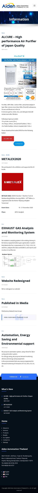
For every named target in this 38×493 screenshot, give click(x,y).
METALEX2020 (11, 159)
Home (4, 421)
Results (5, 435)
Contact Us (19, 144)
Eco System (6, 438)
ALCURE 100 (8, 139)
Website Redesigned (16, 281)
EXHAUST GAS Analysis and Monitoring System (18, 411)
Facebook (25, 377)
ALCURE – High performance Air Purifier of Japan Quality (19, 41)
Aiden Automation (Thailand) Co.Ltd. (16, 317)
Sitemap (5, 442)
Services (5, 430)
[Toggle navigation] (34, 5)
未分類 (7, 155)
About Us (6, 428)
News (3, 33)
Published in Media (15, 303)
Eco (3, 224)
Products (5, 433)
